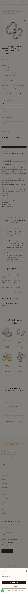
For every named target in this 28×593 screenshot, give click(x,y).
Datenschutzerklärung (15, 590)
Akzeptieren (14, 582)
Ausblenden (14, 586)
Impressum (21, 590)
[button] (25, 571)
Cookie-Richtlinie (8, 590)
